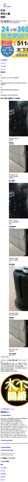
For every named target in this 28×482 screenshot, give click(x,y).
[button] (14, 415)
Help (5, 5)
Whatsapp (3, 473)
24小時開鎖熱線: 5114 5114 (8, 409)
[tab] (14, 415)
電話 (2, 464)
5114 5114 (3, 63)
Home (5, 3)
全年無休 (3, 476)
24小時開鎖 (4, 467)
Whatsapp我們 (3, 66)
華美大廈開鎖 (7, 6)
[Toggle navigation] (1, 1)
